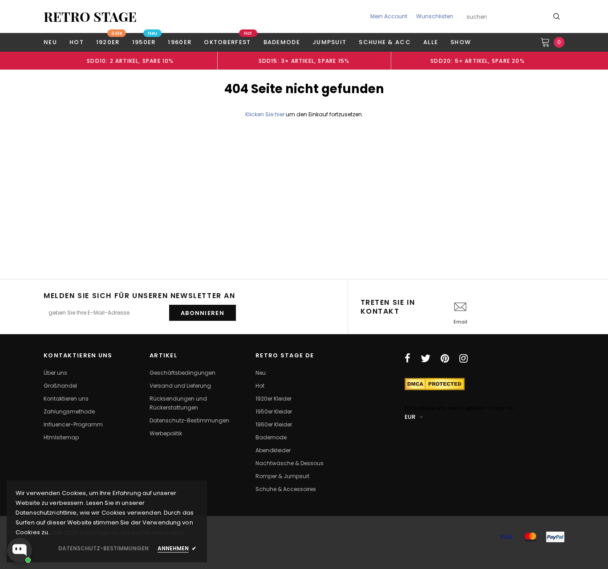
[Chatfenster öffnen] (19, 550)
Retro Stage (90, 16)
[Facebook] (407, 358)
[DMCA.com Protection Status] (435, 383)
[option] (130, 61)
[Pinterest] (445, 358)
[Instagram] (463, 358)
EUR (410, 417)
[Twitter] (425, 358)
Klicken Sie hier (265, 114)
